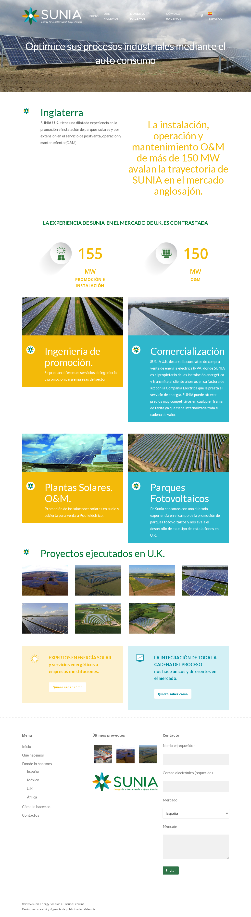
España (33, 771)
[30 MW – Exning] (148, 754)
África (32, 797)
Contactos (30, 815)
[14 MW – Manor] (125, 754)
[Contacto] (201, 16)
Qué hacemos (33, 755)
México (33, 780)
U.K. (30, 788)
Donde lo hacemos (37, 763)
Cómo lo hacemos (36, 806)
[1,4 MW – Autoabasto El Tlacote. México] (102, 754)
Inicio (26, 746)
